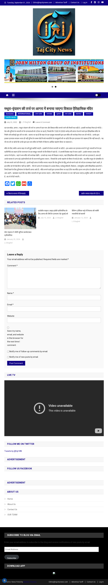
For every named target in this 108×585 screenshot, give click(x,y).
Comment (12, 266)
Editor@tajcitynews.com (42, 3)
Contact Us (75, 3)
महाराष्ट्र (78, 114)
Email (10, 304)
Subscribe (11, 558)
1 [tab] (52, 87)
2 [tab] (55, 87)
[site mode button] (98, 95)
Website (10, 316)
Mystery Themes (29, 582)
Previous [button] (7, 71)
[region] (54, 71)
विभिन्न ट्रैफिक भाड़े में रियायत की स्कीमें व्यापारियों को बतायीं (85, 212)
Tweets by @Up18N (13, 451)
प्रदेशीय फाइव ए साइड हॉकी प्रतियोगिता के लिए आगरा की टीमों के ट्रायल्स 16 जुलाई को (53, 212)
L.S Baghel (26, 122)
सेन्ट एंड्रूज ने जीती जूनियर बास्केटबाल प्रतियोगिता (17, 233)
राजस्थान (88, 114)
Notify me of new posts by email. (23, 357)
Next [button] (100, 71)
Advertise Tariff (61, 3)
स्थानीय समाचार (11, 117)
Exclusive (10, 114)
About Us (11, 504)
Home (10, 499)
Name (10, 293)
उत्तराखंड (49, 114)
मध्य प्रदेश (68, 114)
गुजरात (59, 114)
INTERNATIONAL (24, 114)
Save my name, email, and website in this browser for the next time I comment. (15, 338)
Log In (85, 3)
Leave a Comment (42, 122)
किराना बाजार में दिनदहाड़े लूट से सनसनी (18, 193)
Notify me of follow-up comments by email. (28, 351)
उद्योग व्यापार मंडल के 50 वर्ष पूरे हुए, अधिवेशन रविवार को (92, 193)
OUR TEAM (12, 515)
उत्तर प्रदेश (38, 114)
